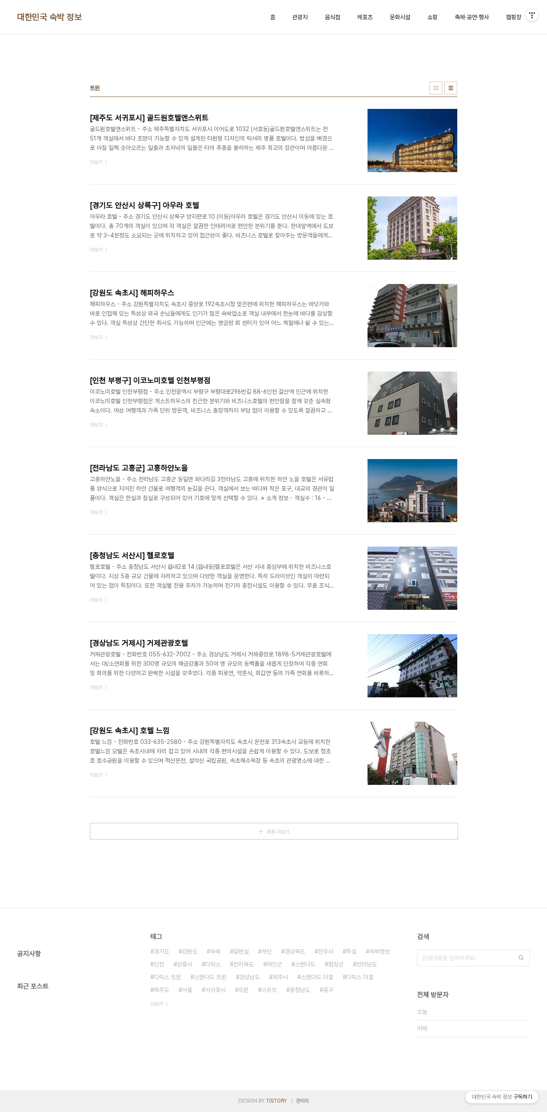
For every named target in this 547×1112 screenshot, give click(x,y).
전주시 (325, 951)
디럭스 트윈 (167, 977)
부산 (267, 951)
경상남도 (249, 977)
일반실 (241, 951)
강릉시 (184, 964)
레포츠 (365, 17)
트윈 (243, 989)
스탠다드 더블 (317, 977)
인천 (159, 964)
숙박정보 (379, 951)
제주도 (161, 989)
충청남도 (300, 989)
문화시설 (400, 17)
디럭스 (213, 964)
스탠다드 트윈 (210, 977)
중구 (328, 989)
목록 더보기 (278, 832)
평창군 (336, 964)
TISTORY (276, 1101)
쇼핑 (432, 17)
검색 (521, 958)
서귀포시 (215, 989)
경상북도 (295, 951)
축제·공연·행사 (472, 17)
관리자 (302, 1101)
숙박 (215, 951)
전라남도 (366, 964)
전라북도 (243, 964)
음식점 (332, 17)
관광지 (300, 17)
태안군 (274, 964)
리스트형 (450, 88)
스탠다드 (305, 964)
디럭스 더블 (359, 977)
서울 (187, 989)
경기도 (161, 951)
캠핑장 (513, 17)
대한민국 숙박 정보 (49, 17)
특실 (351, 951)
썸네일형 (435, 88)
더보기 (156, 1004)
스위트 (269, 989)
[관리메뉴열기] (532, 15)
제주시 (280, 977)
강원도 (189, 951)
